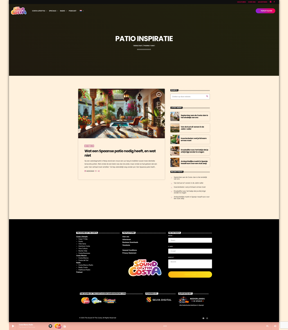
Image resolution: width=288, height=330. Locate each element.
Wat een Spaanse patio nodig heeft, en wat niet (120, 153)
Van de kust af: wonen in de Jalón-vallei (192, 128)
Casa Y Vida (89, 146)
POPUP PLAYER (265, 11)
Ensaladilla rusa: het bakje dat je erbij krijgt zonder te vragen (194, 151)
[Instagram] (271, 2)
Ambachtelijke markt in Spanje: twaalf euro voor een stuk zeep (194, 162)
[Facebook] (274, 2)
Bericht (171, 257)
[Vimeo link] (19, 10)
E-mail (170, 246)
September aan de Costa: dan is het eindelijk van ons (194, 116)
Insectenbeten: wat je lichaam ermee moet (194, 139)
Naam (170, 236)
